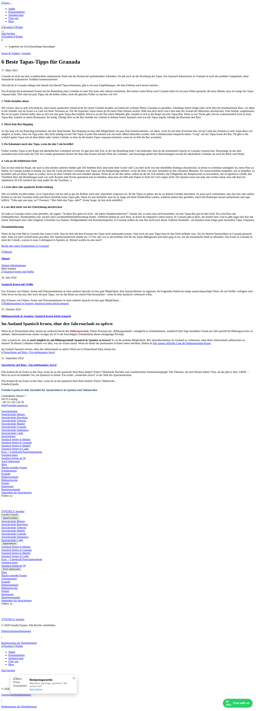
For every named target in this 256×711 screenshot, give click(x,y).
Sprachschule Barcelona (14, 417)
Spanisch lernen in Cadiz (15, 448)
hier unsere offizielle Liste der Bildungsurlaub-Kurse (182, 343)
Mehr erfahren (36, 689)
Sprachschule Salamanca (15, 430)
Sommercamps (9, 455)
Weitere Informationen (13, 265)
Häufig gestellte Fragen (14, 467)
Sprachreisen (8, 436)
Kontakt (5, 473)
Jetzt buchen (8, 33)
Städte (11, 8)
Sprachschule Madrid (13, 423)
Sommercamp (16, 15)
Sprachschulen (9, 411)
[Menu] (2, 30)
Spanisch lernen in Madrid (15, 445)
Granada (26, 53)
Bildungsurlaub (9, 476)
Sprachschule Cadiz (12, 433)
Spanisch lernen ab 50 (13, 458)
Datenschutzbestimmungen (16, 631)
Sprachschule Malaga (13, 414)
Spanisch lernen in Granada (16, 442)
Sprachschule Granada (13, 426)
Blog (11, 21)
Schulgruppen (9, 470)
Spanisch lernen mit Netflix (17, 284)
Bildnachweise (9, 480)
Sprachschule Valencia (13, 420)
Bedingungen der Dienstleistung (19, 642)
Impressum (7, 486)
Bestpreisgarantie (10, 489)
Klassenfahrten (16, 11)
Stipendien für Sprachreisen (16, 492)
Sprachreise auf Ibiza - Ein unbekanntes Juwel (28, 364)
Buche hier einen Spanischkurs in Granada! (25, 245)
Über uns (13, 18)
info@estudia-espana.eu (14, 405)
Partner (5, 483)
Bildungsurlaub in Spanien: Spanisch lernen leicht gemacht (36, 316)
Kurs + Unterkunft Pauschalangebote (21, 451)
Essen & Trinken (10, 53)
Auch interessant (10, 461)
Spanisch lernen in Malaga (15, 439)
